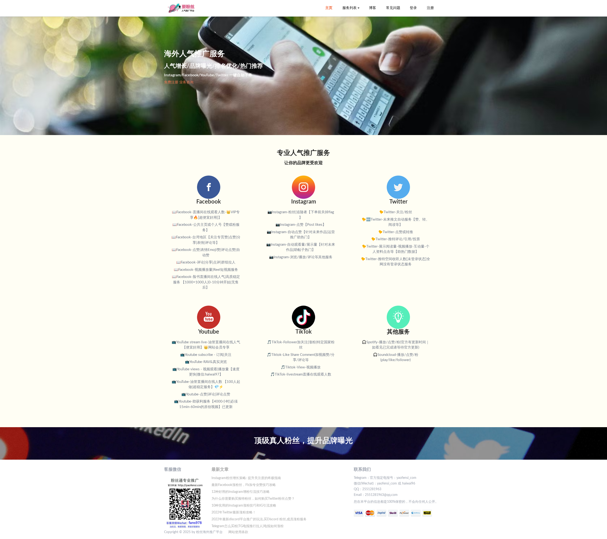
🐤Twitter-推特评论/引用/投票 (395, 239)
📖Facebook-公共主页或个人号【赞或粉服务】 (205, 227)
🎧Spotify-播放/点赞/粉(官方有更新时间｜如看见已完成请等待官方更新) (395, 344)
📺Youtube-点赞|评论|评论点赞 (205, 394)
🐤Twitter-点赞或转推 (395, 232)
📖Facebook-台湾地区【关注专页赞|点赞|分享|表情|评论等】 (205, 240)
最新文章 (220, 469)
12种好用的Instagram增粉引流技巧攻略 (241, 492)
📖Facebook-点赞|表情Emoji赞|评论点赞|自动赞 (206, 252)
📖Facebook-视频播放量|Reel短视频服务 (206, 270)
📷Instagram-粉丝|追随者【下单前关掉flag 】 (300, 214)
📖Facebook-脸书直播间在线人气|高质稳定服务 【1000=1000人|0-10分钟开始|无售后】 (206, 282)
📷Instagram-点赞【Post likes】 (301, 224)
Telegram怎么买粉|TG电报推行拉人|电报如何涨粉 (248, 526)
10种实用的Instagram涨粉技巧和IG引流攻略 (244, 505)
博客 (372, 8)
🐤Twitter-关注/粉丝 (395, 212)
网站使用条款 (238, 532)
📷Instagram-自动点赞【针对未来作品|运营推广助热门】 (301, 234)
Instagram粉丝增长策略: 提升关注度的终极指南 (246, 478)
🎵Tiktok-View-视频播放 (301, 367)
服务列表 (349, 8)
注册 (430, 8)
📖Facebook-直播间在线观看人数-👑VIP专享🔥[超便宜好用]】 (206, 214)
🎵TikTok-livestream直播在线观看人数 (300, 374)
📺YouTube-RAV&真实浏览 (206, 362)
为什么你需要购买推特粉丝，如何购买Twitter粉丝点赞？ (253, 498)
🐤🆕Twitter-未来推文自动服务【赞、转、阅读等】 (395, 222)
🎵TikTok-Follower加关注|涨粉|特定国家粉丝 (301, 344)
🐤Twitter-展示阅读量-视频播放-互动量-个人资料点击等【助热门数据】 (395, 249)
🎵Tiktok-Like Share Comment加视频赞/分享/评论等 (301, 357)
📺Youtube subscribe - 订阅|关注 (205, 355)
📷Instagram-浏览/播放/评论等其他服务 (300, 257)
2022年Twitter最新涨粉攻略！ (234, 512)
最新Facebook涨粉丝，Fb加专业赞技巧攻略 (244, 485)
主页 (328, 8)
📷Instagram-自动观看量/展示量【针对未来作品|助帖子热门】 (300, 247)
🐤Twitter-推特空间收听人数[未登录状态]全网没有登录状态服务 (395, 261)
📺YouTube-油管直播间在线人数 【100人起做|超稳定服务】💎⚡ (206, 384)
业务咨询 (186, 82)
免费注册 (171, 82)
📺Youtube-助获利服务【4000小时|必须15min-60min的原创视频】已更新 (206, 404)
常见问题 (393, 8)
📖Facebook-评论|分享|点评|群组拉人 (205, 262)
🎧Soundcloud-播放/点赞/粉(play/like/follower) (395, 357)
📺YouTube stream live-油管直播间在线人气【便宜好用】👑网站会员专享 (206, 344)
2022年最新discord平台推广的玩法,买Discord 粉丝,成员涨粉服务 (259, 519)
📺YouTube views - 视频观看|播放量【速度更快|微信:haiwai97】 (205, 371)
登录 (413, 8)
